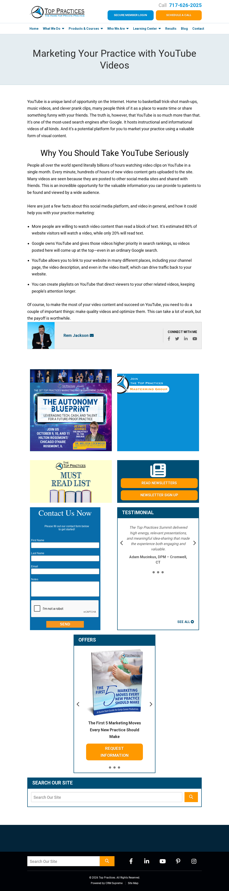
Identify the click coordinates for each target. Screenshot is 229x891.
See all (183, 622)
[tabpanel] (158, 545)
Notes (34, 579)
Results (170, 28)
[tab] (154, 572)
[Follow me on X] (177, 338)
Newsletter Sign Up (159, 495)
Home (34, 28)
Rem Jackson (76, 335)
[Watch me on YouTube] (195, 338)
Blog (184, 28)
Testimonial (138, 512)
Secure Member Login (130, 15)
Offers (87, 640)
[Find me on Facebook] (169, 338)
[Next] (194, 543)
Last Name (37, 553)
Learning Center (145, 28)
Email (34, 566)
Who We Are (116, 28)
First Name (37, 540)
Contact (198, 28)
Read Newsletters (159, 483)
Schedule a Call (178, 15)
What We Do (52, 28)
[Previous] (121, 543)
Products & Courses (84, 28)
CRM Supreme (114, 883)
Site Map (133, 883)
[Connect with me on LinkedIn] (186, 338)
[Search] (191, 797)
